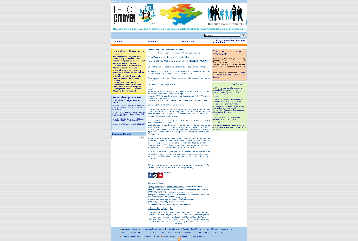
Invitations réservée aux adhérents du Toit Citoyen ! (167, 198)
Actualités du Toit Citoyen (160, 215)
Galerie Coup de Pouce (195, 217)
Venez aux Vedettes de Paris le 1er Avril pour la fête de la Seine (171, 193)
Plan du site (173, 239)
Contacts (181, 219)
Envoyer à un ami (174, 53)
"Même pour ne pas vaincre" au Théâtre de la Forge (166, 188)
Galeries (152, 41)
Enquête (152, 219)
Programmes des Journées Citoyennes (229, 41)
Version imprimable (191, 53)
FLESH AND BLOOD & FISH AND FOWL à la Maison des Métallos (171, 199)
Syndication (185, 239)
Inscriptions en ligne (167, 219)
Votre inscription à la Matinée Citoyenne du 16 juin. (229, 75)
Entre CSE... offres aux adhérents (169, 50)
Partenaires (188, 41)
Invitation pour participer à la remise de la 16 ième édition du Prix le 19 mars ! (128, 72)
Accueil (118, 41)
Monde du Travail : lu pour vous (194, 236)
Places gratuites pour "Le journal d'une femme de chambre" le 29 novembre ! (176, 186)
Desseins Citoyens (180, 221)
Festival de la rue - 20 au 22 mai (159, 203)
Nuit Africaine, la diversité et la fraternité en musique (167, 201)
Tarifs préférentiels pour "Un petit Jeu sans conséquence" (169, 204)
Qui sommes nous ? (158, 212)
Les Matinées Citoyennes (180, 212)
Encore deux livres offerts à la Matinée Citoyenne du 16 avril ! (126, 67)
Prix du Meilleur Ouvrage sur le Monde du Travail (140, 236)
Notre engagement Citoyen (132, 233)
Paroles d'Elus (177, 217)
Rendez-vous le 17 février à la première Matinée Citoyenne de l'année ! (126, 78)
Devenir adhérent (200, 212)
